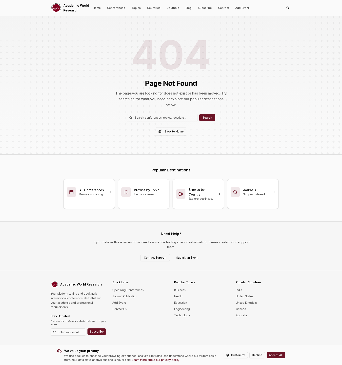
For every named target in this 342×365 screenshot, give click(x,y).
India (239, 290)
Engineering (182, 309)
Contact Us (119, 309)
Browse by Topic (146, 190)
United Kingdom (246, 302)
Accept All (276, 355)
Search (207, 117)
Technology (182, 315)
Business (180, 290)
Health (178, 296)
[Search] (287, 7)
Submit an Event (187, 257)
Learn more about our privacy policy (156, 359)
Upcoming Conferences (128, 290)
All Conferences (91, 190)
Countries (154, 7)
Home (97, 7)
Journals (173, 7)
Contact (223, 7)
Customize (238, 355)
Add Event (242, 7)
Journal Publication (124, 296)
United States (244, 296)
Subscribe (205, 7)
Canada (241, 309)
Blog (188, 7)
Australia (241, 315)
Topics (136, 7)
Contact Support (155, 257)
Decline (257, 355)
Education (180, 302)
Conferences (116, 7)
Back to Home (174, 131)
